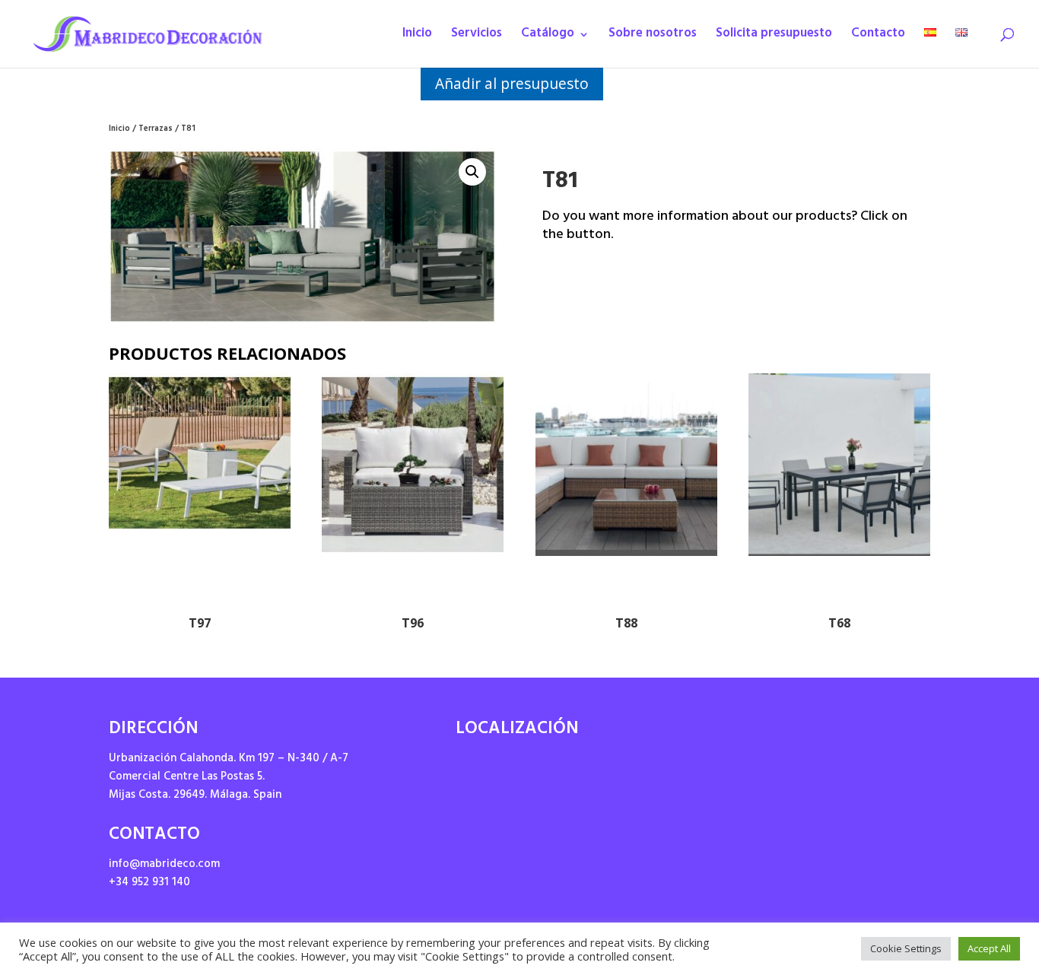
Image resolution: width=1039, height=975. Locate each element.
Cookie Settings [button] (906, 948)
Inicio (417, 37)
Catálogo (547, 37)
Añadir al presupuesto (512, 83)
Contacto (878, 37)
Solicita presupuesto (774, 37)
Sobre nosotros (652, 37)
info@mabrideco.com (164, 865)
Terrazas (155, 130)
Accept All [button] (989, 948)
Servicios (476, 37)
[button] (472, 172)
